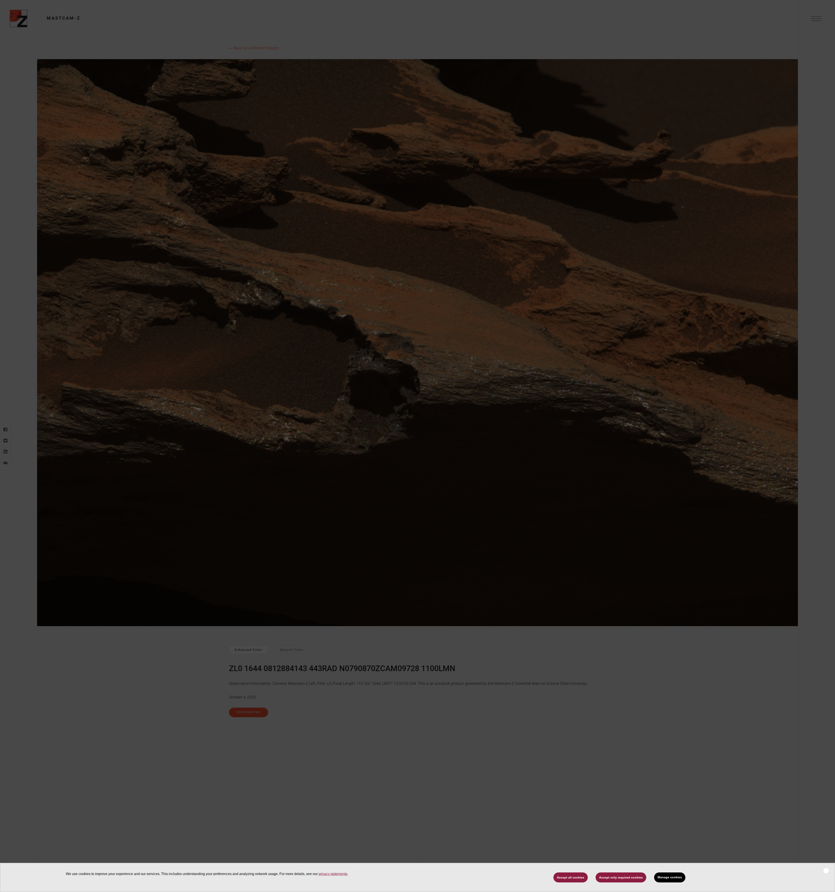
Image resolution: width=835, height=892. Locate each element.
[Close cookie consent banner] (826, 871)
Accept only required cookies (621, 877)
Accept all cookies (570, 877)
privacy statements (333, 874)
